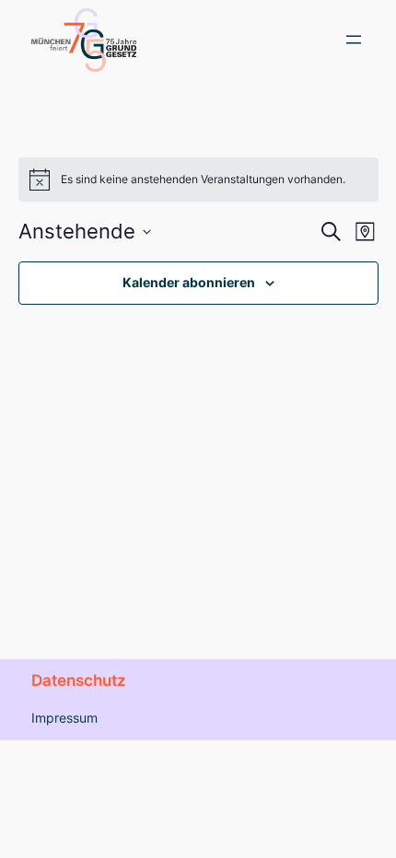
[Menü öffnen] (354, 40)
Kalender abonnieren (188, 282)
